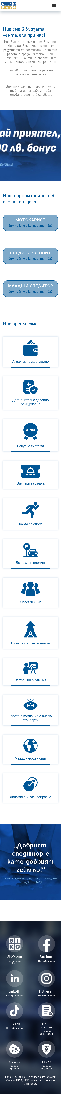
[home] (15, 5)
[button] (55, 5)
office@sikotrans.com (43, 1077)
